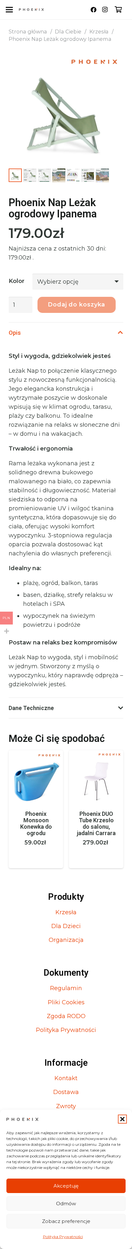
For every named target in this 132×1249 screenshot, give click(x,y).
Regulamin (66, 988)
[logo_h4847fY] (31, 9)
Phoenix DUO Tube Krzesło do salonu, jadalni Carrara (36, 823)
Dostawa (66, 1092)
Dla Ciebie (68, 31)
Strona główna (28, 31)
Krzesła (99, 31)
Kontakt (66, 1078)
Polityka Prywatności (63, 1236)
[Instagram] (105, 9)
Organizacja (66, 940)
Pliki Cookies (66, 1002)
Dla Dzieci (66, 926)
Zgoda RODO (66, 1016)
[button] (122, 1119)
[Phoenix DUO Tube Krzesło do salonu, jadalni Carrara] (36, 754)
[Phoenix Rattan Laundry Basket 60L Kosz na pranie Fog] (96, 754)
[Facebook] (93, 9)
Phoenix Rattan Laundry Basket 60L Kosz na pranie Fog (96, 826)
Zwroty (66, 1106)
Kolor (16, 281)
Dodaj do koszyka (76, 304)
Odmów (66, 1203)
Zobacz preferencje (66, 1221)
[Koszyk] (118, 9)
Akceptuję (66, 1186)
